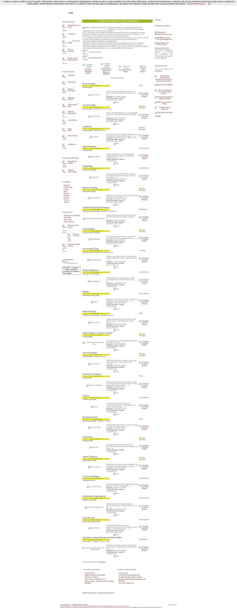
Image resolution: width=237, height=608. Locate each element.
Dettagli (144, 96)
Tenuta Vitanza (90, 573)
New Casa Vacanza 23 (126, 583)
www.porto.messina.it (96, 58)
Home (70, 13)
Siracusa (67, 200)
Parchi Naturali (73, 136)
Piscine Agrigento (84, 607)
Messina (66, 194)
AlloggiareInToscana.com (109, 606)
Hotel (98, 13)
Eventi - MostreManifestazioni (73, 59)
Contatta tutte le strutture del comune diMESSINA (106, 71)
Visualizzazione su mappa (125, 70)
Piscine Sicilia (64, 607)
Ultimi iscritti (68, 220)
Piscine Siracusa (123, 607)
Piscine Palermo (143, 607)
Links (170, 604)
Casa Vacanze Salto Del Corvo (95, 579)
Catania (66, 189)
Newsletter (67, 218)
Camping (134, 13)
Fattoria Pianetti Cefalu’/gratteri (95, 575)
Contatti (170, 7)
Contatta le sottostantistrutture (88, 71)
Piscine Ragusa (133, 607)
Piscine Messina (113, 607)
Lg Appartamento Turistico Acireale (130, 577)
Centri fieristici (72, 120)
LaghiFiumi (69, 129)
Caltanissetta (68, 187)
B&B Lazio (154, 13)
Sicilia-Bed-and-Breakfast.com (92, 606)
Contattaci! (158, 71)
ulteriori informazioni (196, 4)
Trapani (66, 202)
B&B (77, 13)
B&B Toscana (167, 13)
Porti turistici (72, 82)
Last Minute (71, 34)
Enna (65, 191)
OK (209, 4)
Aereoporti (71, 75)
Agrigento (67, 185)
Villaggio (123, 13)
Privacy (175, 604)
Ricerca (144, 13)
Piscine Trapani (73, 607)
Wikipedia (102, 562)
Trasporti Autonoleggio (72, 171)
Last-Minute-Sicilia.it (77, 606)
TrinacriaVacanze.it (65, 606)
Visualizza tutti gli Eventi (105, 593)
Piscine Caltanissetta (155, 607)
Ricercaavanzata (71, 50)
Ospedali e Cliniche (71, 98)
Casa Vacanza (110, 13)
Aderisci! (164, 58)
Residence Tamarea (91, 577)
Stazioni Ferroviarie (71, 90)
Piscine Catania (103, 607)
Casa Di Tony (123, 573)
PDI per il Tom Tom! (76, 235)
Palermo (66, 196)
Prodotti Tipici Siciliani (72, 162)
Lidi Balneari (72, 144)
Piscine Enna (93, 607)
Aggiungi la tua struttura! (72, 215)
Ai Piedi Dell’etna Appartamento (129, 575)
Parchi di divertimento (72, 112)
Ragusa (66, 198)
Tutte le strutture (69, 222)
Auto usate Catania (123, 606)
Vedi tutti (157, 116)
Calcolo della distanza (143, 70)
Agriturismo (87, 13)
